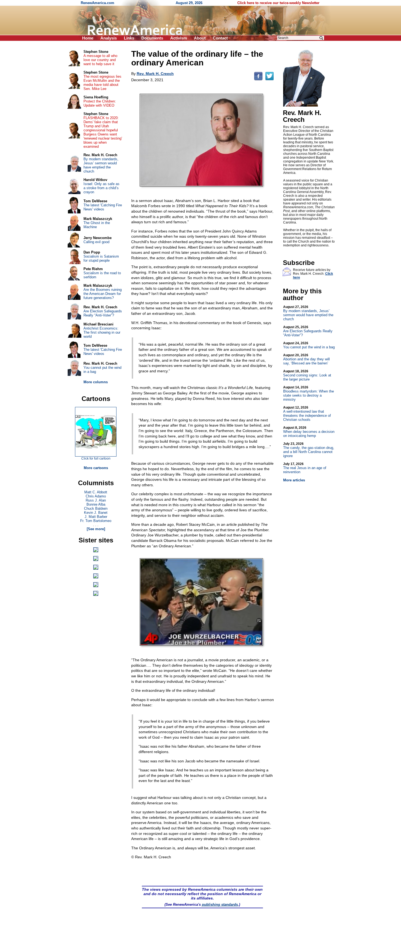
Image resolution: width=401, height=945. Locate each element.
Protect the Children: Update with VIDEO (99, 103)
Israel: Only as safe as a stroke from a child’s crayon (101, 188)
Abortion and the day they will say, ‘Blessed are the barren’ (306, 359)
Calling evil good (96, 242)
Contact (220, 38)
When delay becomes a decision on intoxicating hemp (308, 432)
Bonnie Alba (95, 504)
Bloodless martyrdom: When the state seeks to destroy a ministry (308, 393)
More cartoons (96, 468)
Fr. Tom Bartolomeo (95, 521)
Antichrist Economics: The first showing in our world (101, 332)
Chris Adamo (96, 496)
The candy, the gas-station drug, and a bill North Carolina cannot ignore (308, 450)
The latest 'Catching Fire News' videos (102, 207)
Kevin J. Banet (95, 513)
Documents (152, 38)
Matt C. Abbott (95, 492)
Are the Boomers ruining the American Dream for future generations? (102, 294)
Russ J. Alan (96, 500)
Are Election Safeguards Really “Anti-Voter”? (308, 331)
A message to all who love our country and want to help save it (100, 60)
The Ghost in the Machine (96, 225)
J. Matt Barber (96, 517)
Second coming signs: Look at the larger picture (307, 375)
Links (129, 38)
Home (87, 38)
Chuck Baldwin (95, 508)
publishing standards (220, 904)
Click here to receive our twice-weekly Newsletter (278, 3)
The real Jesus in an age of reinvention (304, 468)
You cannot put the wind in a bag (309, 345)
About (200, 38)
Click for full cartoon (95, 458)
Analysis (108, 38)
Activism (178, 38)
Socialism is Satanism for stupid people (101, 258)
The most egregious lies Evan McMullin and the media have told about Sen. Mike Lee (102, 82)
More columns (95, 382)
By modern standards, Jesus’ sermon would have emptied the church (308, 313)
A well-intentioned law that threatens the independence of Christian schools (307, 414)
